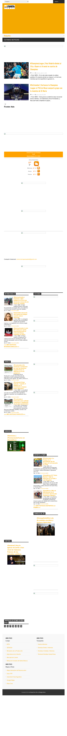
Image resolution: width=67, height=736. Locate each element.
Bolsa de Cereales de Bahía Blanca (17, 660)
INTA (8, 644)
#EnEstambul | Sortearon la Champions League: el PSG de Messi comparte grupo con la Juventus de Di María (46, 87)
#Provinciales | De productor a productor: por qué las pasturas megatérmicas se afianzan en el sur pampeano (21, 369)
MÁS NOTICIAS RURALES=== (16, 414)
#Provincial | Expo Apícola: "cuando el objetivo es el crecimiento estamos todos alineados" (20, 385)
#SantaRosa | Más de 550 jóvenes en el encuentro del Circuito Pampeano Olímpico (50, 493)
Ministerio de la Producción (15, 651)
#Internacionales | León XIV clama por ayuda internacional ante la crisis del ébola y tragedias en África (21, 331)
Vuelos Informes (42, 644)
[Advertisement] (33, 22)
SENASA (9, 647)
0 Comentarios (14, 310)
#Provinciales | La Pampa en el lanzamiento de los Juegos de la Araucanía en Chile (50, 461)
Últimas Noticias (11, 40)
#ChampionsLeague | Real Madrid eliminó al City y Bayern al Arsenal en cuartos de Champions (45, 66)
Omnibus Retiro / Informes (45, 647)
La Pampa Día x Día (33, 692)
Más (18, 310)
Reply (32, 73)
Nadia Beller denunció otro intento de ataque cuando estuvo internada (20, 315)
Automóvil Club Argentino (14, 677)
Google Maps (11, 680)
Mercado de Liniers (12, 657)
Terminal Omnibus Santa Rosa (47, 654)
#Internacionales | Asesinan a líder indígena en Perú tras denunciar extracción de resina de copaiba (21, 300)
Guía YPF (10, 673)
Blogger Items (42, 692)
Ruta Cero (10, 683)
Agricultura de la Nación (14, 654)
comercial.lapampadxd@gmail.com (26, 259)
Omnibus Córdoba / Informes (46, 651)
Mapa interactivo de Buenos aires (16, 670)
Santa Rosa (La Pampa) (34, 152)
